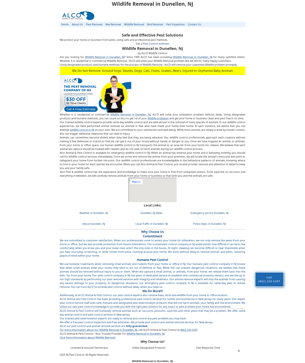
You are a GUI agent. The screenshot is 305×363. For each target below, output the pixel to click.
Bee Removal (113, 24)
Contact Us (194, 24)
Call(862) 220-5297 (269, 279)
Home (65, 24)
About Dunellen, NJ (93, 224)
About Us (77, 24)
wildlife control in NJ (82, 130)
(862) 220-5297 (189, 330)
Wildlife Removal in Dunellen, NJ (104, 57)
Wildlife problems (158, 118)
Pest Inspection (175, 24)
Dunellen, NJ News (152, 213)
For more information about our (79, 330)
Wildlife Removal (134, 24)
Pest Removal (94, 24)
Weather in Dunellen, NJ (93, 213)
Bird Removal (155, 24)
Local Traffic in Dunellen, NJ (151, 224)
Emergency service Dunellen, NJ (209, 213)
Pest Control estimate (156, 43)
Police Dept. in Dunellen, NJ (209, 224)
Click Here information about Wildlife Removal (87, 337)
